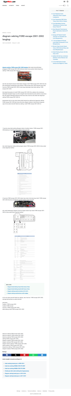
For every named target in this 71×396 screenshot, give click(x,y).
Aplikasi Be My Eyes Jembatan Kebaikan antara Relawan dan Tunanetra (60, 57)
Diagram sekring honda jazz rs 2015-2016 (15, 373)
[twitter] (15, 355)
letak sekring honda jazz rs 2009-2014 (14, 363)
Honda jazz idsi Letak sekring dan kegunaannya (17, 371)
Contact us (24, 391)
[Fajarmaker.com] (10, 1)
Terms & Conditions (32, 391)
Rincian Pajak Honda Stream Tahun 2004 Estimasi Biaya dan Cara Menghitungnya (61, 48)
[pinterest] (24, 355)
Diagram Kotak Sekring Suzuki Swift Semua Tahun (19, 289)
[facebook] (6, 355)
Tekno (17, 5)
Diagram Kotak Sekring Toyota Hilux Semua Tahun (19, 286)
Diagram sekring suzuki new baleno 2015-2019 (18, 291)
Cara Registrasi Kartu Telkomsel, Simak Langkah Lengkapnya (59, 15)
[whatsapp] (33, 355)
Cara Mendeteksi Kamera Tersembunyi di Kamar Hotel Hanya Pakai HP (60, 25)
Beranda (4, 5)
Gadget (23, 5)
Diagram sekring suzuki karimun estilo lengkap (18, 293)
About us (39, 391)
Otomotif (11, 5)
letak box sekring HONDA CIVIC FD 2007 (15, 366)
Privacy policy (51, 391)
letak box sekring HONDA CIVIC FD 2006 (15, 368)
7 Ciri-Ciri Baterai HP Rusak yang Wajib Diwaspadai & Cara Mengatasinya (60, 42)
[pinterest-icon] (68, 1)
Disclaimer (45, 391)
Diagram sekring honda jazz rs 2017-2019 (15, 376)
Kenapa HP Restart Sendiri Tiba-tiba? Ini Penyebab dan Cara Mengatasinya (60, 36)
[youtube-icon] (64, 1)
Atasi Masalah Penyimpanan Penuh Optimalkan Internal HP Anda (60, 31)
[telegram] (42, 355)
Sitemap (18, 391)
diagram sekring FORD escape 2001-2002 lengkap (15, 67)
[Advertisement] (24, 20)
